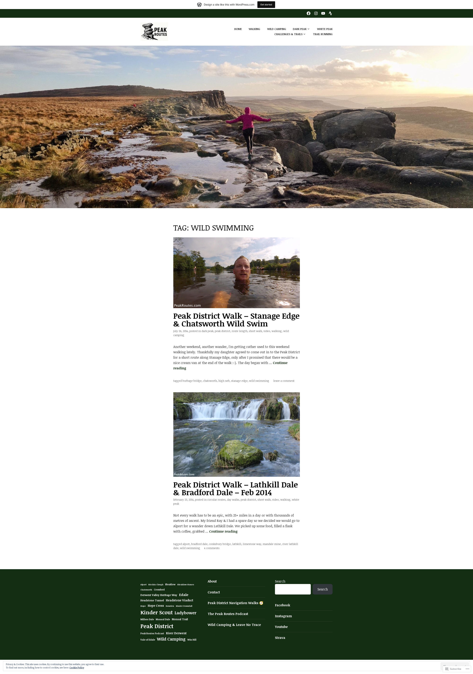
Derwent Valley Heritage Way (158, 595)
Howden (170, 606)
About (212, 581)
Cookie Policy (76, 667)
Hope (143, 606)
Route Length (239, 331)
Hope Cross (156, 606)
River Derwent (176, 633)
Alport (186, 544)
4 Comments (212, 548)
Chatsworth (210, 380)
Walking (254, 29)
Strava (280, 637)
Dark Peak (300, 29)
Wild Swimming (259, 380)
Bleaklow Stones (185, 584)
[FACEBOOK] (308, 13)
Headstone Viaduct (179, 600)
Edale (183, 594)
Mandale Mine (272, 544)
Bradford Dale (199, 544)
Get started (266, 4)
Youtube (281, 626)
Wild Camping (276, 29)
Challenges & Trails (288, 34)
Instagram (283, 616)
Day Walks (233, 499)
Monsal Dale (163, 619)
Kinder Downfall (184, 606)
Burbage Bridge (192, 380)
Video (266, 331)
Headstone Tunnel (152, 600)
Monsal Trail (180, 619)
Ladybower (185, 612)
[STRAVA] (330, 13)
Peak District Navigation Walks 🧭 (235, 603)
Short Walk (255, 331)
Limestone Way (252, 544)
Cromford (159, 589)
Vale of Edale (147, 639)
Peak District (222, 331)
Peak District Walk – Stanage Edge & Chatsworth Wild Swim (236, 319)
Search (280, 581)
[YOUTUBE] (323, 13)
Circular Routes (216, 499)
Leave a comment (284, 380)
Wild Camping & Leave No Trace (234, 624)
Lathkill (236, 544)
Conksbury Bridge (220, 544)
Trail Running (323, 34)
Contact (214, 592)
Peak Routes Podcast (152, 633)
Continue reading (223, 531)
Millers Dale (147, 619)
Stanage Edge (239, 380)
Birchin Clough (155, 584)
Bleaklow (170, 584)
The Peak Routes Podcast (228, 614)
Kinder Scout (156, 612)
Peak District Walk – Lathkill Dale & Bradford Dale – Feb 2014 (235, 488)
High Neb (224, 380)
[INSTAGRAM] (316, 13)
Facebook (282, 605)
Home (238, 29)
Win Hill (191, 639)
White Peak (325, 29)
